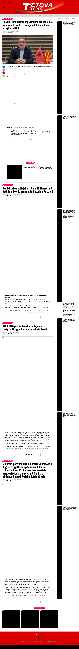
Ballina (21, 15)
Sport (46, 15)
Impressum (57, 15)
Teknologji (41, 15)
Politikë (35, 15)
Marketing (51, 15)
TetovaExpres (10, 32)
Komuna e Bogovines (31, 127)
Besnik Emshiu (23, 127)
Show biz (30, 15)
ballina (17, 127)
